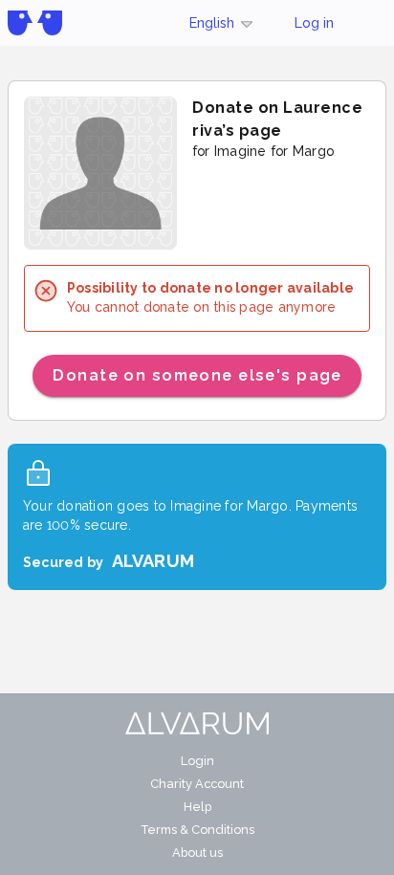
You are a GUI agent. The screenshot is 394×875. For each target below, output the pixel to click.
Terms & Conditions (197, 829)
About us (197, 852)
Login (197, 761)
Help (197, 806)
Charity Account (197, 784)
